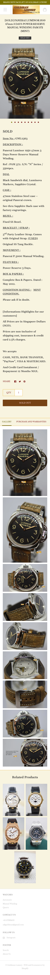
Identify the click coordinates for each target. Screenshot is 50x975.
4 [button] (21, 122)
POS (26, 965)
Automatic (7, 900)
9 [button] (38, 122)
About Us (7, 954)
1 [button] (11, 122)
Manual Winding (10, 904)
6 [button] (28, 122)
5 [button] (25, 122)
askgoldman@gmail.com (13, 925)
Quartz (6, 907)
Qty (8, 392)
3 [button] (18, 122)
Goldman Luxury (14, 965)
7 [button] (31, 122)
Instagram (11, 938)
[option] (25, 81)
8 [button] (35, 122)
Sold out (25, 403)
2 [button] (15, 122)
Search (6, 950)
